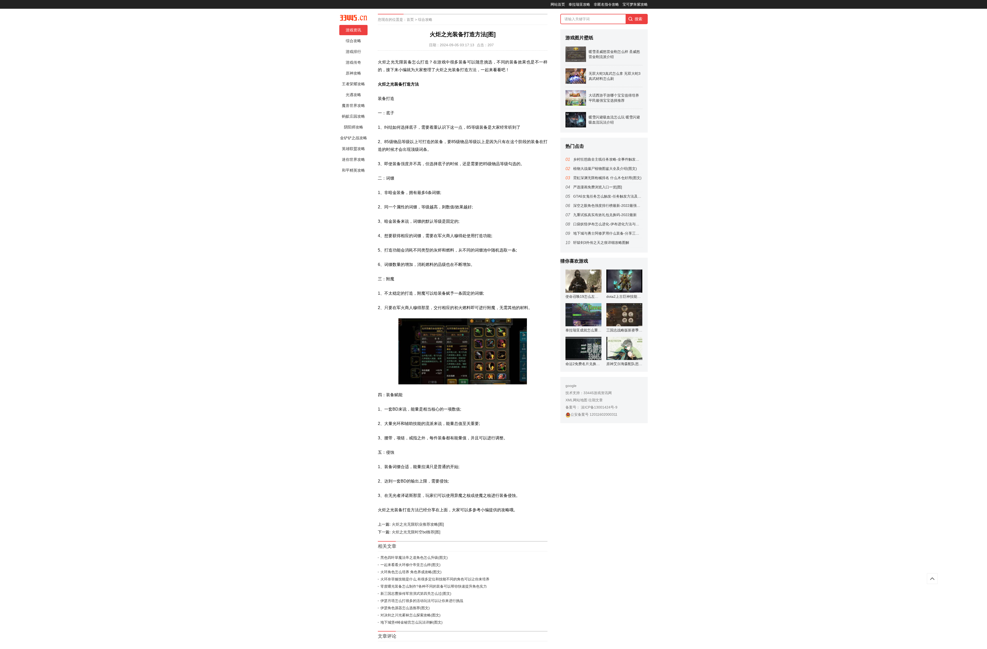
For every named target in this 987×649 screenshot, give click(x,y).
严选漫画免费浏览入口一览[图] (597, 187)
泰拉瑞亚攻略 (579, 4)
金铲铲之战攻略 (353, 138)
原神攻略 (353, 73)
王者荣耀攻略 (353, 84)
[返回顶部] (932, 578)
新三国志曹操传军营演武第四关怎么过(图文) (415, 593)
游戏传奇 (353, 62)
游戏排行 (353, 51)
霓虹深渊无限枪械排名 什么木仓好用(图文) (607, 178)
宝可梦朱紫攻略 (635, 4)
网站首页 (558, 4)
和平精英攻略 (353, 170)
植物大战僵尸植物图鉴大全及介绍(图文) (605, 168)
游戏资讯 (353, 30)
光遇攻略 (353, 94)
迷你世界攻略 (353, 159)
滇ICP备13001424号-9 (598, 407)
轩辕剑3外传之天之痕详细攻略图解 (601, 242)
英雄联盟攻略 (353, 148)
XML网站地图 (576, 400)
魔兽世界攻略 (353, 105)
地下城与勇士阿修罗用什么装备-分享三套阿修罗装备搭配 (618, 233)
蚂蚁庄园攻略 (353, 116)
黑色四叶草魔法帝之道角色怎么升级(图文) (414, 557)
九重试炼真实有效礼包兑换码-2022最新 (605, 215)
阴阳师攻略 (353, 127)
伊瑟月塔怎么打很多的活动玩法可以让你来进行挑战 (421, 601)
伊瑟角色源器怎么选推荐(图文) (405, 608)
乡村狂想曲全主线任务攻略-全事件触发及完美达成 (613, 159)
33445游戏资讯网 (597, 393)
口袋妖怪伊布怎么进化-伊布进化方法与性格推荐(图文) (616, 224)
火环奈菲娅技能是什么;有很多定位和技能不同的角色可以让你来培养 (434, 579)
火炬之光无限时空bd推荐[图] (416, 532)
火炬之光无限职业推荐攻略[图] (418, 524)
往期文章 (595, 400)
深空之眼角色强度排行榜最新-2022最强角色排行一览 (615, 205)
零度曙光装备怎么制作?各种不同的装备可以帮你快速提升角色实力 (433, 586)
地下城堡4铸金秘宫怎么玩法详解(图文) (411, 622)
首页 (410, 19)
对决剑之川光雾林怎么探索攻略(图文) (410, 615)
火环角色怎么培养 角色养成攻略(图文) (411, 572)
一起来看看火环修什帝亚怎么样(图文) (410, 565)
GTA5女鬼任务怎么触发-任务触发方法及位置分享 (612, 196)
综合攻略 (353, 41)
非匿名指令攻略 (606, 4)
